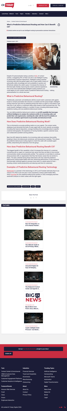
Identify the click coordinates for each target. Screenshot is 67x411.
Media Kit (47, 392)
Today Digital (14, 407)
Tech (17, 13)
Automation (26, 186)
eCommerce (26, 377)
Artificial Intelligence (14, 186)
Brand (46, 395)
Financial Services (28, 371)
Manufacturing (27, 379)
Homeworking (48, 374)
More (47, 13)
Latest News (5, 13)
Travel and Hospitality (29, 374)
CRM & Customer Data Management (8, 375)
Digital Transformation (51, 382)
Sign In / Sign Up (58, 5)
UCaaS (38, 186)
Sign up (8, 353)
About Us (25, 389)
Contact (25, 392)
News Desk (47, 389)
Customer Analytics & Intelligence (11, 381)
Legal (46, 397)
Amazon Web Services (8, 389)
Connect (41, 13)
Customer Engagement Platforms (11, 378)
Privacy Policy (27, 395)
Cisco (3, 395)
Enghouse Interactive (7, 400)
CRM (33, 186)
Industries (35, 13)
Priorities (28, 13)
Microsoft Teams (49, 377)
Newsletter (43, 5)
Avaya (3, 397)
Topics (22, 13)
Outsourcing (26, 382)
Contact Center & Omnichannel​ (16, 37)
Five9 (3, 392)
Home (8, 21)
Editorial (11, 13)
